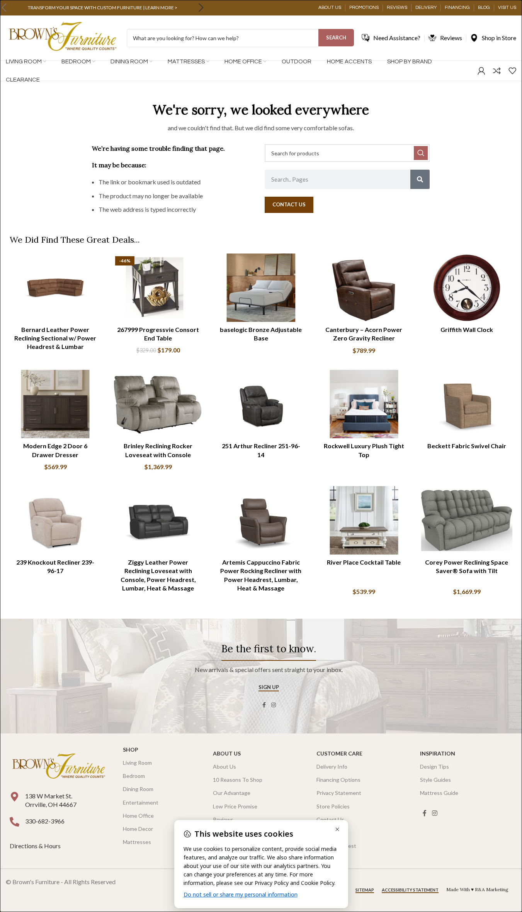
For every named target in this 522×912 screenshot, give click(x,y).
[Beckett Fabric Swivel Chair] (466, 404)
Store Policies (333, 806)
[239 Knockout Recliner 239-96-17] (55, 520)
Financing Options (338, 779)
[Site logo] (62, 37)
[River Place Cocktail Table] (364, 520)
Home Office (138, 815)
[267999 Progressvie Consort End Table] (158, 288)
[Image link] (58, 766)
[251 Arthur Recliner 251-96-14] (260, 404)
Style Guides (435, 779)
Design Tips (434, 766)
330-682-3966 (45, 821)
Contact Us (330, 819)
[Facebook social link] (264, 705)
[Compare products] (497, 70)
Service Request (336, 845)
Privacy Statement (338, 792)
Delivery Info (331, 766)
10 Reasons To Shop (237, 779)
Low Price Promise (235, 806)
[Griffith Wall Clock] (466, 288)
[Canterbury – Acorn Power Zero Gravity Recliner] (364, 288)
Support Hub (331, 832)
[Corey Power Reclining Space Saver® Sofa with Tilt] (466, 520)
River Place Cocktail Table (364, 562)
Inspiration (437, 753)
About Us (227, 753)
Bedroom (134, 775)
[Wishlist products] (512, 70)
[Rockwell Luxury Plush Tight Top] (364, 404)
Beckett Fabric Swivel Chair (466, 445)
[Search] (420, 179)
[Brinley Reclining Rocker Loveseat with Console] (158, 404)
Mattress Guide (439, 792)
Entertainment (140, 802)
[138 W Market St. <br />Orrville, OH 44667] (14, 796)
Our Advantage (231, 792)
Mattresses (137, 842)
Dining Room (138, 789)
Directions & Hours (36, 845)
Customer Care (339, 753)
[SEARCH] (421, 153)
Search (336, 37)
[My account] (481, 70)
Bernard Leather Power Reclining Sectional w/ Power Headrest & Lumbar (55, 338)
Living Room (137, 762)
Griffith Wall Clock (466, 329)
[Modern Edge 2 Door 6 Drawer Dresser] (55, 404)
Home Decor (138, 828)
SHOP (130, 749)
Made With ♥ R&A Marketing (477, 889)
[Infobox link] (102, 8)
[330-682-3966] (14, 822)
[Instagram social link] (273, 705)
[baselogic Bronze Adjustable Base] (260, 288)
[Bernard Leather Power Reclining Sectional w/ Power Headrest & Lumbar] (55, 288)
